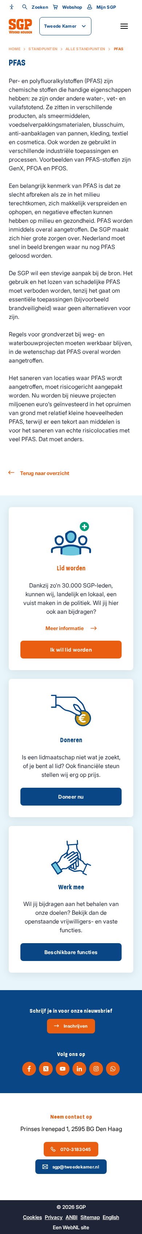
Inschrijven (75, 1026)
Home (14, 49)
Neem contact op (71, 1117)
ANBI (72, 1217)
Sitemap (90, 1217)
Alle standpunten (85, 49)
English (111, 1217)
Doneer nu (70, 797)
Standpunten (43, 49)
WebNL (71, 1227)
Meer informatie (65, 628)
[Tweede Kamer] (20, 26)
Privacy (54, 1217)
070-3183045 (75, 1149)
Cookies (32, 1217)
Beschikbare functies (71, 952)
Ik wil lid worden (71, 649)
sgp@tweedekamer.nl (75, 1167)
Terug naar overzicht (44, 473)
